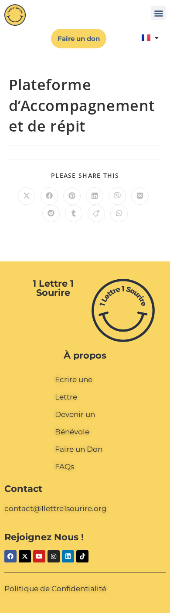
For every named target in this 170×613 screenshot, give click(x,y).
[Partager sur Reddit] (51, 213)
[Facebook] (10, 556)
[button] (158, 13)
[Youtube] (39, 556)
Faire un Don (78, 449)
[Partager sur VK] (140, 196)
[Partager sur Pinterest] (72, 196)
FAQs (64, 466)
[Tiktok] (82, 556)
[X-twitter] (25, 556)
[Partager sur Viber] (117, 196)
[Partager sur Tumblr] (73, 213)
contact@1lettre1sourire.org (55, 508)
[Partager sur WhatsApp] (119, 213)
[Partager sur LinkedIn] (94, 196)
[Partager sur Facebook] (49, 196)
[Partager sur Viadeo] (96, 213)
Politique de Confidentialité (55, 588)
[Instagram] (54, 556)
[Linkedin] (68, 556)
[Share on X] (26, 196)
